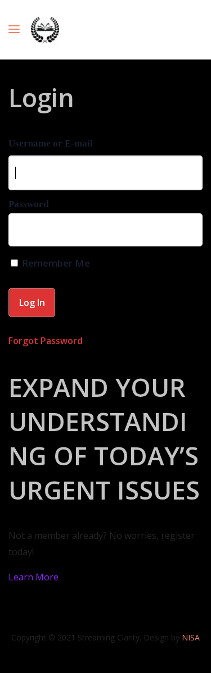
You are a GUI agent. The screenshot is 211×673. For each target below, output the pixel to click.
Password (28, 204)
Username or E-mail (50, 143)
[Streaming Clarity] (45, 30)
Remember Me (55, 263)
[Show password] (186, 232)
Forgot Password (45, 341)
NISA (191, 637)
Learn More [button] (33, 577)
